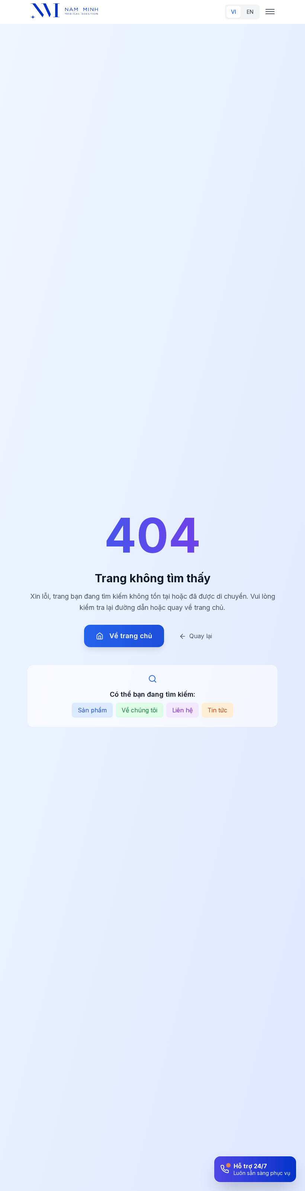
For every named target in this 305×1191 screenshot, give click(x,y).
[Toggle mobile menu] (270, 11)
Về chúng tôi (139, 710)
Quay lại (200, 636)
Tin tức (217, 710)
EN (250, 12)
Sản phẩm (92, 710)
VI (233, 12)
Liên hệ (182, 710)
